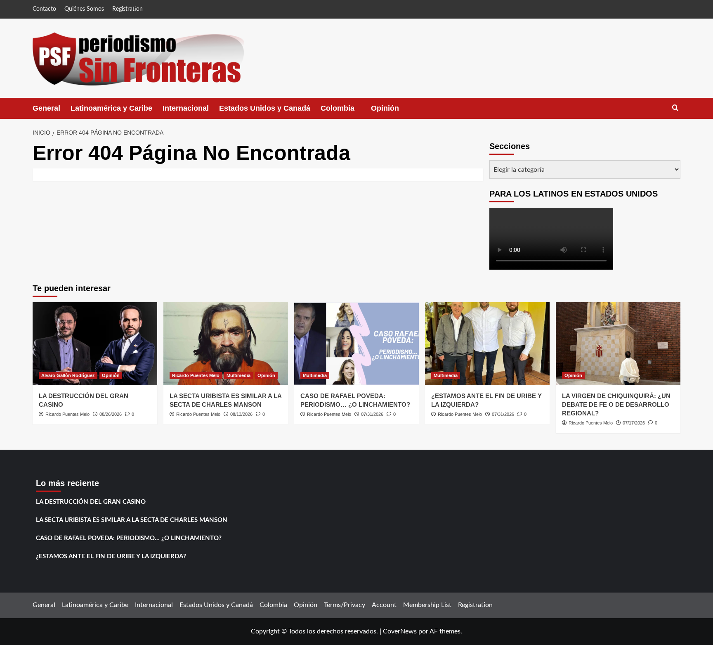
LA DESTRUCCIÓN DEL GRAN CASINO (91, 502)
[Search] (675, 108)
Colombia (346, 111)
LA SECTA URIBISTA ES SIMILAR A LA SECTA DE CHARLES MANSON (131, 520)
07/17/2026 (634, 422)
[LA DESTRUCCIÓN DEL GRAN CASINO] (95, 343)
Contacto (44, 9)
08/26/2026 (110, 414)
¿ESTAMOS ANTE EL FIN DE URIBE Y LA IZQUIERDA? (111, 556)
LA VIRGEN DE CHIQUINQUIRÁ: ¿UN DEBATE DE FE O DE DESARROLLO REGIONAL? (616, 404)
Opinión (393, 111)
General (46, 108)
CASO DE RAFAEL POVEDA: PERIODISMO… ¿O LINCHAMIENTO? (129, 538)
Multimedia (238, 375)
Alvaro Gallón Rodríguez (68, 375)
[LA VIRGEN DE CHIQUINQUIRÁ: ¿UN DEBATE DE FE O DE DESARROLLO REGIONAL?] (618, 343)
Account (384, 605)
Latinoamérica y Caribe (111, 108)
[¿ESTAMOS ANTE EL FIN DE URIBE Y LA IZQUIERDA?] (487, 343)
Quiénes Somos (84, 9)
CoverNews (400, 631)
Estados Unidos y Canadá (264, 108)
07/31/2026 (372, 414)
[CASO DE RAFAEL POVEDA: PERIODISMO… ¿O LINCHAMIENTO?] (356, 343)
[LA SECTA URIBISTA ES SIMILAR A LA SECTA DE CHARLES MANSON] (225, 343)
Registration (127, 9)
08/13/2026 (241, 414)
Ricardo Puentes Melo (67, 414)
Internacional (186, 108)
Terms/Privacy (344, 605)
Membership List (427, 605)
